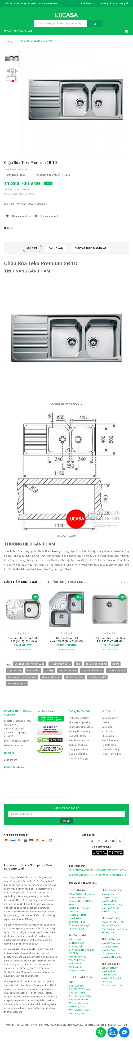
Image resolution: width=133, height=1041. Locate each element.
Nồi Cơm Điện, (88, 950)
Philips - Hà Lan (76, 928)
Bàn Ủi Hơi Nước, (110, 967)
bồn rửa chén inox (67, 670)
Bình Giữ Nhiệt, (109, 929)
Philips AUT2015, (103, 874)
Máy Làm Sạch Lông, (112, 904)
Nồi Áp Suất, (75, 967)
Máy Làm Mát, (109, 971)
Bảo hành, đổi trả (77, 736)
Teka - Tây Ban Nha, (78, 894)
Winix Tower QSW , (116, 869)
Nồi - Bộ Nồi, (108, 925)
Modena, (82, 897)
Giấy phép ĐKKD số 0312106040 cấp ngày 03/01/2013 (15, 732)
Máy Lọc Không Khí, (111, 978)
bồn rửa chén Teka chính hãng (22, 677)
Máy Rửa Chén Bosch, (80, 1010)
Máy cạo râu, (108, 894)
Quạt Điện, (107, 981)
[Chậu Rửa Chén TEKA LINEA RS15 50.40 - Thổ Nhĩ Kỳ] (110, 609)
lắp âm (115, 664)
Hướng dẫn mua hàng (80, 731)
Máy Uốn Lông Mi (110, 911)
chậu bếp (49, 670)
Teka (78, 664)
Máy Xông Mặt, (109, 901)
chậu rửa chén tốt (97, 677)
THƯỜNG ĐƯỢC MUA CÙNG (66, 582)
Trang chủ (11, 41)
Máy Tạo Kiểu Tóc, (111, 908)
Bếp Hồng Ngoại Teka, (80, 996)
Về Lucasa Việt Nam (79, 718)
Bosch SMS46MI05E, (95, 869)
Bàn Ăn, (105, 922)
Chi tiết (32, 248)
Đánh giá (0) (56, 248)
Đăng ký (124, 3)
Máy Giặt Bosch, (110, 950)
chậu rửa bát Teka (116, 670)
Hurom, (82, 901)
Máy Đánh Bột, (76, 963)
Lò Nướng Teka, (77, 1006)
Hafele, (89, 901)
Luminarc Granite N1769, (81, 874)
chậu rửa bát (33, 670)
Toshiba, (73, 901)
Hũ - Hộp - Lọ (108, 932)
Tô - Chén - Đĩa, (117, 922)
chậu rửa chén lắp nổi (96, 664)
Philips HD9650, (77, 869)
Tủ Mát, (115, 946)
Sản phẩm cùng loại (20, 582)
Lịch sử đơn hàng (110, 749)
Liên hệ (105, 722)
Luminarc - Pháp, (77, 921)
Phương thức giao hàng (90, 248)
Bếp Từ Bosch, (76, 985)
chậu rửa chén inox (51, 677)
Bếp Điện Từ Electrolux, (80, 989)
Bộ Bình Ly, (122, 929)
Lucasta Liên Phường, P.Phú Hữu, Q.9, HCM (17, 723)
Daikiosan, (74, 911)
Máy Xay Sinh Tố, (77, 956)
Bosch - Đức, (75, 918)
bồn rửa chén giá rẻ (17, 683)
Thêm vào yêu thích (21, 216)
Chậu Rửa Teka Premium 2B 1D (38, 41)
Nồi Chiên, (74, 953)
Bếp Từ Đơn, (75, 939)
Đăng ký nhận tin (110, 718)
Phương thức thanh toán (81, 727)
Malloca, (73, 897)
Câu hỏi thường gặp (78, 758)
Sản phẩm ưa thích (111, 740)
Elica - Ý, (73, 904)
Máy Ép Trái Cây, (77, 960)
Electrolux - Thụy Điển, (80, 908)
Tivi (120, 957)
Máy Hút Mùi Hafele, (79, 1003)
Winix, (92, 894)
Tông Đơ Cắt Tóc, (110, 897)
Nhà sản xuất (108, 736)
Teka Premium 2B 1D (60, 664)
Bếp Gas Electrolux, (78, 999)
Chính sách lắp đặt (78, 745)
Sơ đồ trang (107, 731)
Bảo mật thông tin (78, 754)
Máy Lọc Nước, (109, 974)
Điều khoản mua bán (79, 740)
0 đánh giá (22, 169)
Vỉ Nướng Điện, (76, 946)
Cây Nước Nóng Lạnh (112, 985)
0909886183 (52, 3)
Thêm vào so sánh (49, 216)
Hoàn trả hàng (109, 745)
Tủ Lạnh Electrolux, (111, 953)
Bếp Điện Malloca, (78, 992)
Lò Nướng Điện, (77, 943)
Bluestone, (74, 925)
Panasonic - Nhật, (77, 915)
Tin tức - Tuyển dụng (112, 754)
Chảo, (117, 925)
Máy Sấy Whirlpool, (111, 943)
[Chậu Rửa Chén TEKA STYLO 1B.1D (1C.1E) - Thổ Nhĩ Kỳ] (23, 609)
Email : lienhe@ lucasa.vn (16, 740)
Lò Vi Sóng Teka (77, 1013)
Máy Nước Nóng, (110, 957)
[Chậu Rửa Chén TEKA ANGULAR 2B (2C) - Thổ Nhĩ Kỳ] (66, 609)
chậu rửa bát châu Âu (92, 670)
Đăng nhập (108, 3)
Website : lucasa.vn (13, 745)
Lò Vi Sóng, (75, 950)
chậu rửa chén (14, 670)
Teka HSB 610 (119, 874)
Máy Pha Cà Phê (77, 970)
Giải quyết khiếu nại (78, 749)
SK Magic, (85, 925)
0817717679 (37, 3)
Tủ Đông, (106, 946)
